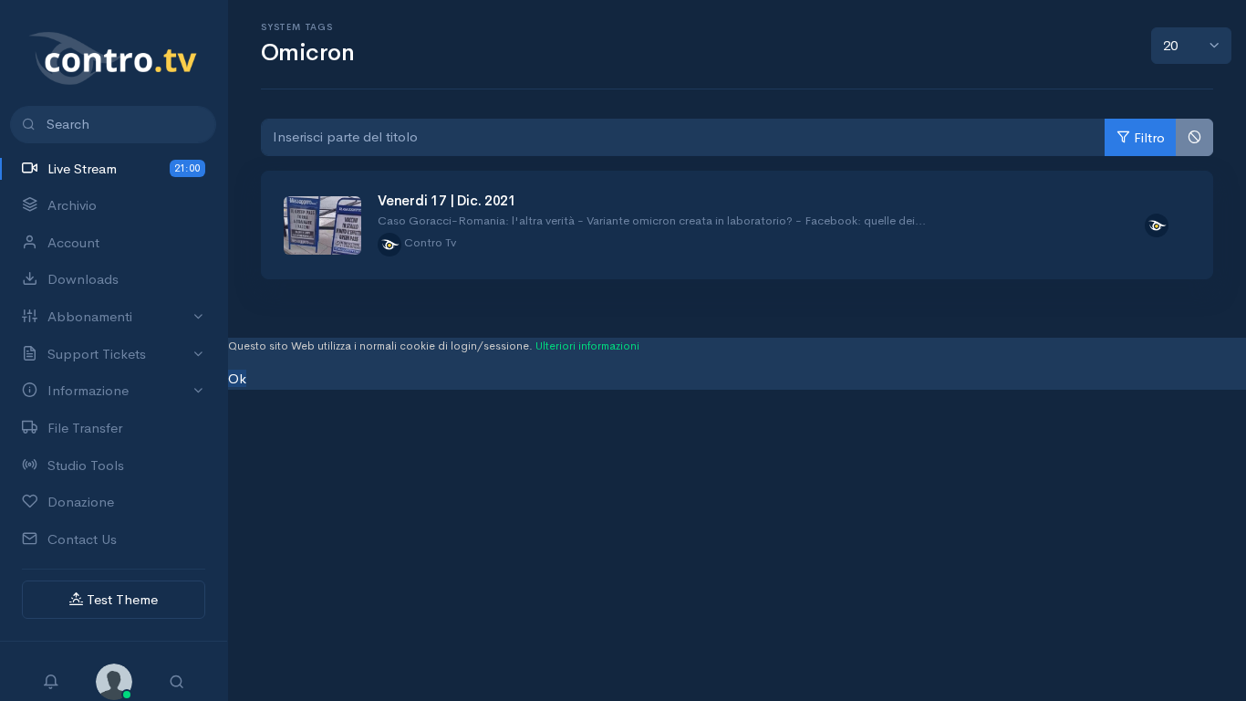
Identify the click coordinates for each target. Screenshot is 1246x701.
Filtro (1149, 137)
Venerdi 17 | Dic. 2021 (446, 200)
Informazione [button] (88, 390)
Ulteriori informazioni (587, 346)
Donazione (80, 501)
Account (73, 242)
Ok (237, 378)
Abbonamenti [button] (89, 316)
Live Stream (123, 168)
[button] (114, 679)
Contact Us (82, 539)
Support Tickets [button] (96, 353)
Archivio (72, 205)
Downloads (83, 279)
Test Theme (120, 599)
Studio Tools (85, 465)
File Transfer (84, 427)
